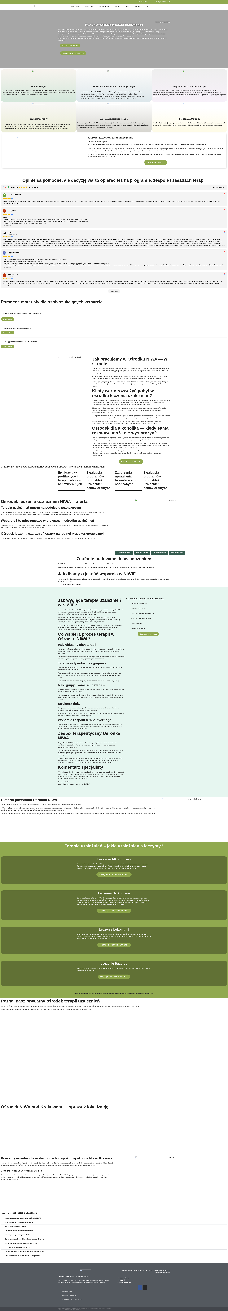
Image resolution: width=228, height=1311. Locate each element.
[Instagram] (63, 1)
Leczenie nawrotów (159, 552)
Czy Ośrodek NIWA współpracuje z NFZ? (18, 1247)
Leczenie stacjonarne (124, 552)
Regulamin (121, 1280)
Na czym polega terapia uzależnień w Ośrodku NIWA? (23, 1218)
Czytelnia (137, 6)
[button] (114, 1218)
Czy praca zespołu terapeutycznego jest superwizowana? (24, 1251)
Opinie (127, 6)
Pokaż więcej (114, 291)
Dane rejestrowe (123, 1278)
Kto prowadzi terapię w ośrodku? (16, 1226)
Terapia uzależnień (104, 6)
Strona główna (75, 6)
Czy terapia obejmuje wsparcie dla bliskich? (19, 1235)
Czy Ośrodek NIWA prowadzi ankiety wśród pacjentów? (23, 1256)
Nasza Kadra (89, 6)
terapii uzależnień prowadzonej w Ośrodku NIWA (138, 993)
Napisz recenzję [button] (218, 187)
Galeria (117, 6)
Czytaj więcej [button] (7, 225)
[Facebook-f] (59, 1)
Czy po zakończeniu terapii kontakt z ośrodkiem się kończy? (25, 1239)
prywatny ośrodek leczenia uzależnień (115, 368)
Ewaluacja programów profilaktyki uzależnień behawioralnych (98, 480)
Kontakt (147, 6)
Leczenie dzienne (142, 552)
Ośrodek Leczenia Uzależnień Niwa (74, 1276)
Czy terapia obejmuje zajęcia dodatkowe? (19, 1230)
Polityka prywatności (124, 1282)
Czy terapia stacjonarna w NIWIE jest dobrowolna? (22, 1243)
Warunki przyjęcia (177, 552)
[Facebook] (140, 1287)
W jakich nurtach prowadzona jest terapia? (19, 1222)
